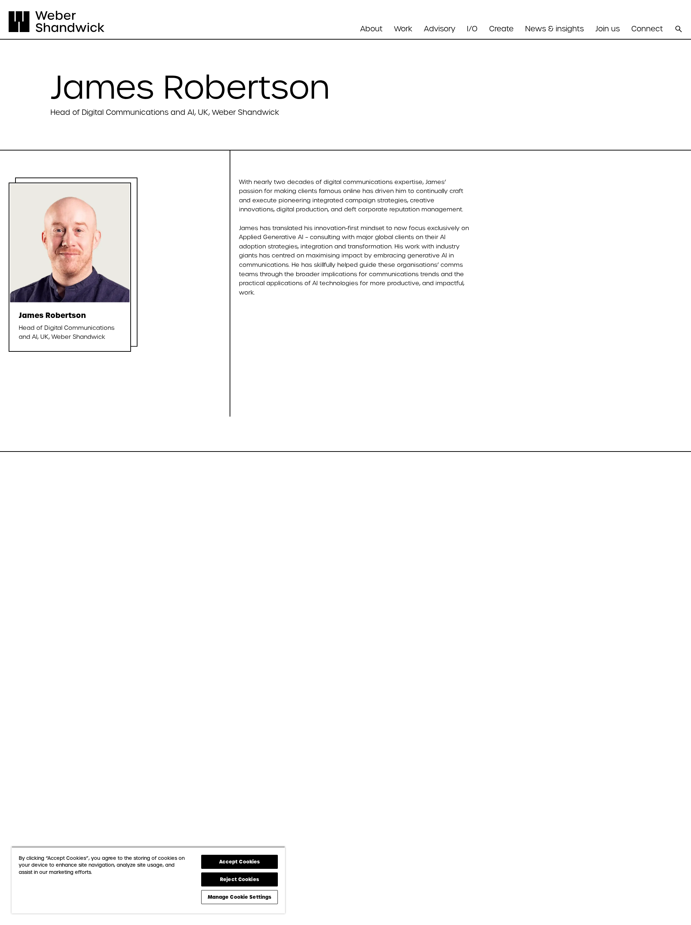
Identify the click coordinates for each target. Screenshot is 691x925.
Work (403, 28)
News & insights (554, 28)
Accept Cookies (239, 861)
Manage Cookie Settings (240, 897)
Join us (607, 28)
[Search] (678, 29)
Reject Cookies (239, 879)
